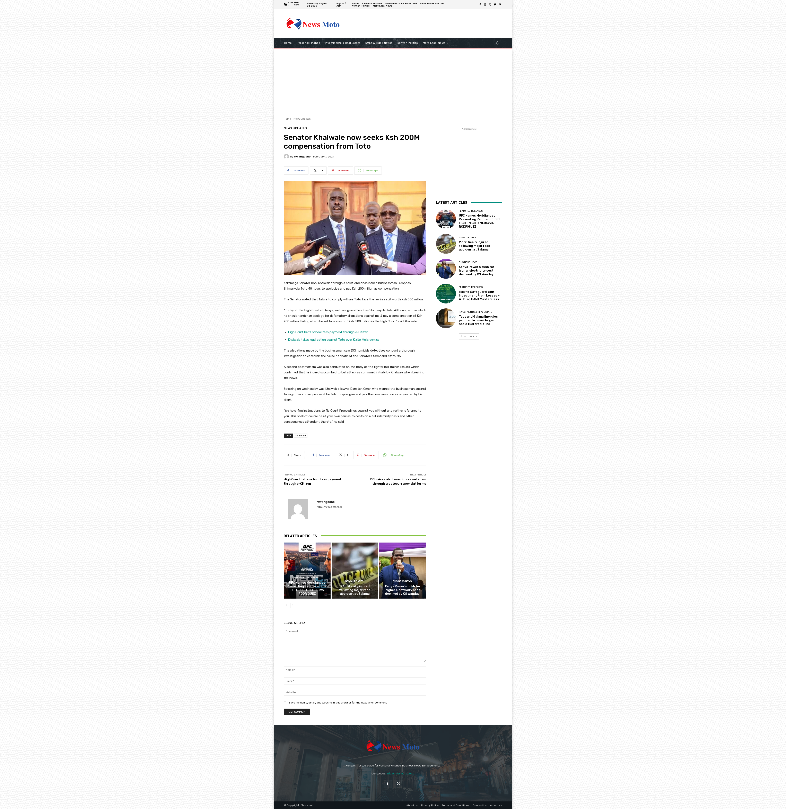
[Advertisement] (426, 24)
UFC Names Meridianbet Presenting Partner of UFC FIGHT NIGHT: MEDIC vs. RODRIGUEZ (307, 588)
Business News (402, 581)
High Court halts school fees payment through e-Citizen (328, 332)
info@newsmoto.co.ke (400, 773)
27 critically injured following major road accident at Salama (354, 590)
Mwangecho (302, 156)
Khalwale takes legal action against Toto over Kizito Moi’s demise (333, 340)
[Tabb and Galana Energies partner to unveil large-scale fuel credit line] (446, 318)
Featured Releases (306, 577)
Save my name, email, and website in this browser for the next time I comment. (338, 702)
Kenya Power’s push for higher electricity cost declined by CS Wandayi (402, 590)
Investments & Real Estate (475, 312)
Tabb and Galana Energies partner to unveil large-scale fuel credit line (478, 320)
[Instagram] (485, 4)
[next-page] (292, 605)
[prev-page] (286, 605)
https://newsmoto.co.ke (329, 507)
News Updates (302, 118)
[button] (497, 43)
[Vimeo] (494, 4)
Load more (467, 336)
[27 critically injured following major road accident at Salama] (355, 571)
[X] (490, 4)
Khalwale (301, 435)
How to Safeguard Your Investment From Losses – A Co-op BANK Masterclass (479, 295)
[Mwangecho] (287, 156)
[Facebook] (480, 4)
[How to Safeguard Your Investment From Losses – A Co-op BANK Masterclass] (446, 293)
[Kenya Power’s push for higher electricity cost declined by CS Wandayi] (402, 571)
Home (287, 118)
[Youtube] (499, 4)
